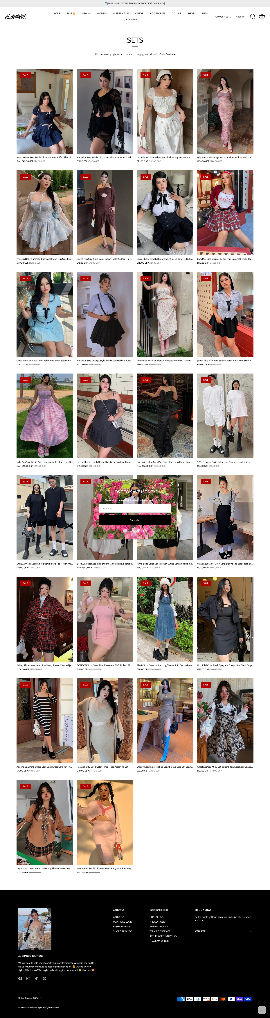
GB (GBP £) (221, 16)
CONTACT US (156, 916)
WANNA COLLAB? (122, 921)
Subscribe (135, 520)
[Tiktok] (138, 530)
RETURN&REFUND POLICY (163, 936)
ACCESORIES (157, 13)
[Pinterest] (145, 530)
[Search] (253, 17)
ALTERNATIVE (121, 13)
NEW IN (86, 13)
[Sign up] (250, 931)
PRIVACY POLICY (158, 921)
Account (240, 16)
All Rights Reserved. (51, 1007)
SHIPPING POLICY (159, 926)
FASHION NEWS (121, 926)
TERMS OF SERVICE (160, 931)
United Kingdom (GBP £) (28, 998)
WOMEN (102, 13)
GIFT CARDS (130, 19)
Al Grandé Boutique (33, 1007)
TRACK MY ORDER (159, 940)
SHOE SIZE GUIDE (122, 931)
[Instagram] (132, 530)
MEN (205, 13)
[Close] (172, 483)
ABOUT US (119, 916)
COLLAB (176, 13)
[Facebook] (125, 530)
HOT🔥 (71, 13)
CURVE (139, 13)
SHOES (192, 13)
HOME (57, 13)
